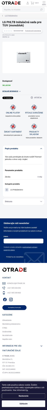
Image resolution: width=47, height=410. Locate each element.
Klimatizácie (6, 320)
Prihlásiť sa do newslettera (14, 257)
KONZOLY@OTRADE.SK (16, 283)
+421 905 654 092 (14, 288)
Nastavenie (23, 396)
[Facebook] (4, 299)
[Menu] (44, 3)
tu (27, 390)
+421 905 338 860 (14, 293)
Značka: (5, 37)
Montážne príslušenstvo (11, 324)
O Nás (4, 328)
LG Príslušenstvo (16, 190)
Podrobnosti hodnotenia (33, 31)
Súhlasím (24, 404)
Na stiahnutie (7, 335)
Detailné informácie (10, 91)
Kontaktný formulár (14, 307)
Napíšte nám (7, 339)
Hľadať (41, 9)
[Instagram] (10, 299)
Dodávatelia (6, 332)
